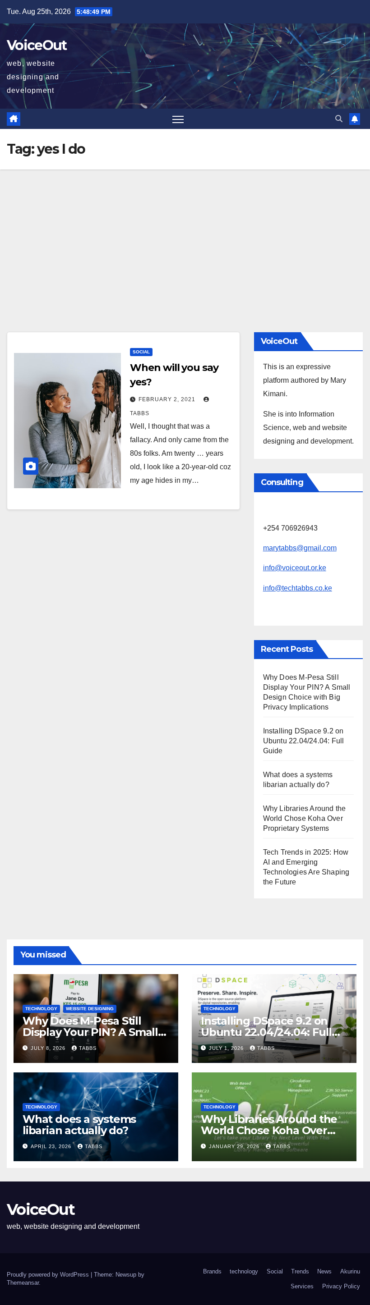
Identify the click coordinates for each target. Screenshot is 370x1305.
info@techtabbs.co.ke (297, 588)
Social (141, 351)
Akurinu (350, 1271)
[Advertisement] (185, 237)
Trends (300, 1271)
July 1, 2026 (227, 1048)
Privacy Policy (341, 1286)
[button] (338, 119)
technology (41, 1008)
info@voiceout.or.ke (294, 568)
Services (302, 1286)
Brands (212, 1271)
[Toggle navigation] (178, 119)
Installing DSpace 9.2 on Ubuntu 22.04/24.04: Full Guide (303, 741)
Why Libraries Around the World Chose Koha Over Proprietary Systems (304, 818)
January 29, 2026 (235, 1146)
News (324, 1271)
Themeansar (23, 1282)
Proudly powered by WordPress (49, 1274)
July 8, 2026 (49, 1048)
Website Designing (90, 1008)
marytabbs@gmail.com (300, 548)
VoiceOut (36, 45)
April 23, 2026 (52, 1146)
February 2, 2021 (168, 399)
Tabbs (88, 1048)
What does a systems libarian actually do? (79, 1125)
